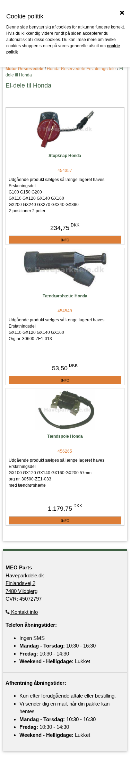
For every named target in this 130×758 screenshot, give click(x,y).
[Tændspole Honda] (65, 410)
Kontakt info (24, 612)
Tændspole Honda (65, 436)
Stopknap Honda (65, 155)
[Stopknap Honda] (65, 129)
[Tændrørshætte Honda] (65, 270)
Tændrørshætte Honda (65, 296)
